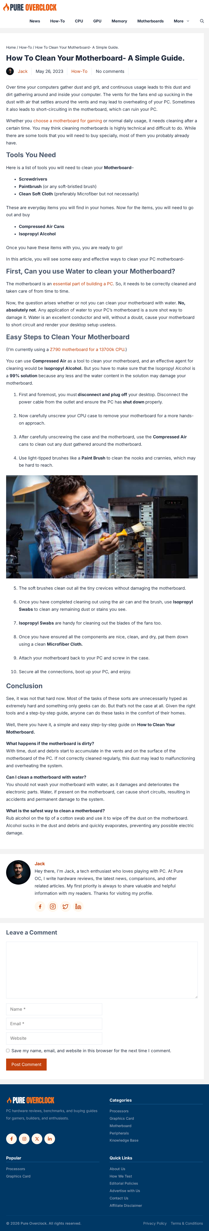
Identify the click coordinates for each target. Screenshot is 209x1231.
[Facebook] (11, 1138)
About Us (117, 1169)
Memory (119, 21)
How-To (57, 21)
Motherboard (121, 1126)
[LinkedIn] (49, 1138)
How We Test (121, 1176)
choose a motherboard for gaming (67, 120)
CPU (79, 21)
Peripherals (119, 1133)
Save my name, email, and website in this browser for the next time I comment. (91, 1050)
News (35, 21)
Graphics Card (122, 1118)
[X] (37, 1138)
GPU (97, 21)
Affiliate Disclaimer (126, 1205)
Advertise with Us (125, 1190)
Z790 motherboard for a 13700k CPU (87, 349)
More (179, 21)
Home (11, 47)
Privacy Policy (155, 1223)
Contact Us (119, 1198)
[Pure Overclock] (30, 7)
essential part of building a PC (83, 283)
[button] (202, 21)
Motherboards (150, 21)
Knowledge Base (124, 1140)
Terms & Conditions (187, 1223)
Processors (119, 1111)
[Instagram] (24, 1138)
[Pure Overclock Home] (30, 1100)
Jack (23, 71)
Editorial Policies (124, 1183)
